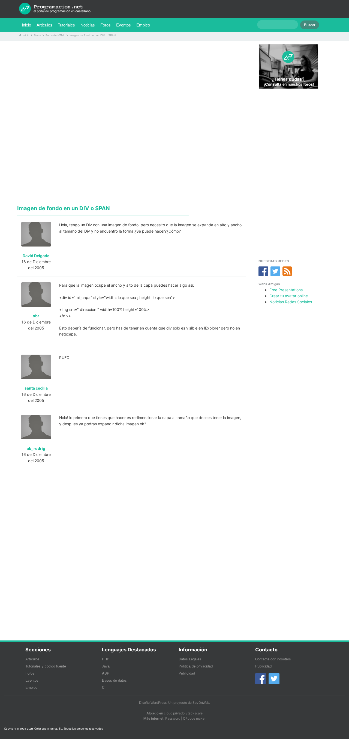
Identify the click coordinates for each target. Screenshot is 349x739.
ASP (105, 673)
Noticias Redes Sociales (290, 301)
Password (172, 718)
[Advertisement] (131, 83)
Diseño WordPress (153, 703)
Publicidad (187, 673)
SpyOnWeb (200, 703)
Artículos (44, 25)
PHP (105, 658)
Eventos (123, 25)
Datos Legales (190, 658)
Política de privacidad (196, 666)
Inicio (26, 25)
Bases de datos (114, 680)
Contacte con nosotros (273, 658)
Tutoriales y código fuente (45, 666)
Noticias (87, 25)
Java (106, 666)
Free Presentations (286, 289)
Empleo (143, 25)
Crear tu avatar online (288, 295)
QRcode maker (194, 718)
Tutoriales (68, 25)
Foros (105, 25)
